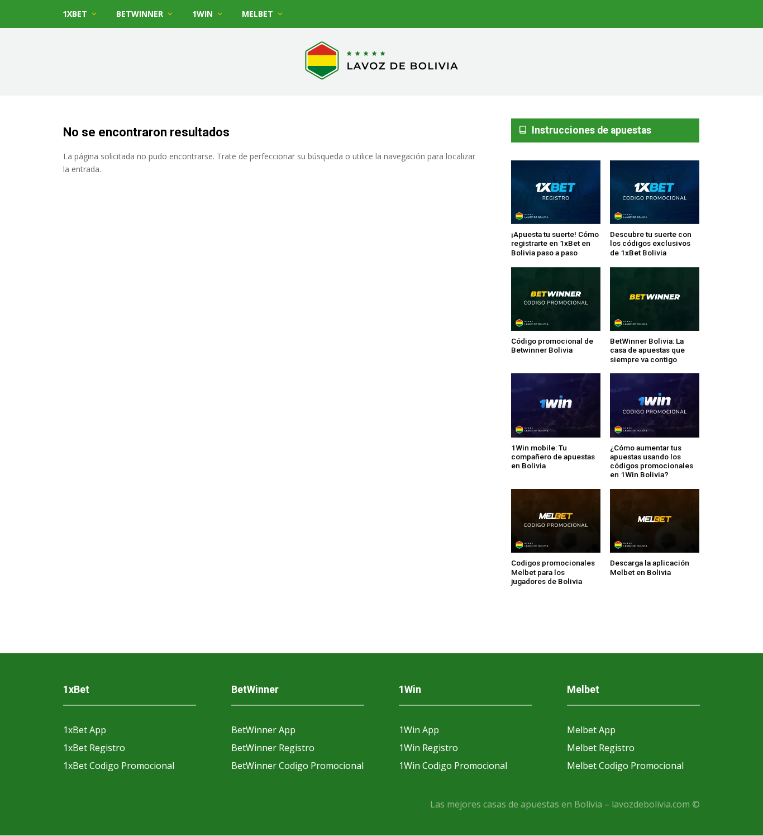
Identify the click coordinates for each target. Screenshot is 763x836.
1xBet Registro (94, 748)
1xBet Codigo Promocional (118, 765)
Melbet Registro (601, 748)
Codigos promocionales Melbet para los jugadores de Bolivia (553, 572)
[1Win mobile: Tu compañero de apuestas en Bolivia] (555, 405)
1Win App (419, 730)
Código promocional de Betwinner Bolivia (552, 345)
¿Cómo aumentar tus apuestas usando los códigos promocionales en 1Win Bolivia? (651, 461)
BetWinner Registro (272, 748)
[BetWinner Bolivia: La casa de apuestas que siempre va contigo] (654, 299)
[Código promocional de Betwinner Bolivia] (555, 299)
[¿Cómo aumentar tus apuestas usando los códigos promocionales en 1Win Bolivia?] (654, 405)
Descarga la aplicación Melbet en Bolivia (649, 567)
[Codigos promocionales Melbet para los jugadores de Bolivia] (555, 521)
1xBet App (84, 730)
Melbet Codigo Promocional (625, 765)
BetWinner (139, 13)
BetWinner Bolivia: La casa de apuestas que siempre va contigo (647, 350)
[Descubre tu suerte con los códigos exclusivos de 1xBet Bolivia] (654, 193)
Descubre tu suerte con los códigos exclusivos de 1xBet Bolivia (651, 243)
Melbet (257, 13)
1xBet (75, 13)
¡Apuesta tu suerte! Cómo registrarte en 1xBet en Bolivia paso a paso (555, 243)
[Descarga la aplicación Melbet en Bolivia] (654, 521)
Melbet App (591, 730)
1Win (202, 13)
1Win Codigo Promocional (453, 765)
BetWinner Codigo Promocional (297, 765)
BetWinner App (263, 730)
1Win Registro (428, 748)
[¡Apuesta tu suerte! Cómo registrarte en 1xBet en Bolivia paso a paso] (555, 193)
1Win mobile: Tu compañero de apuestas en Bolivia (553, 457)
